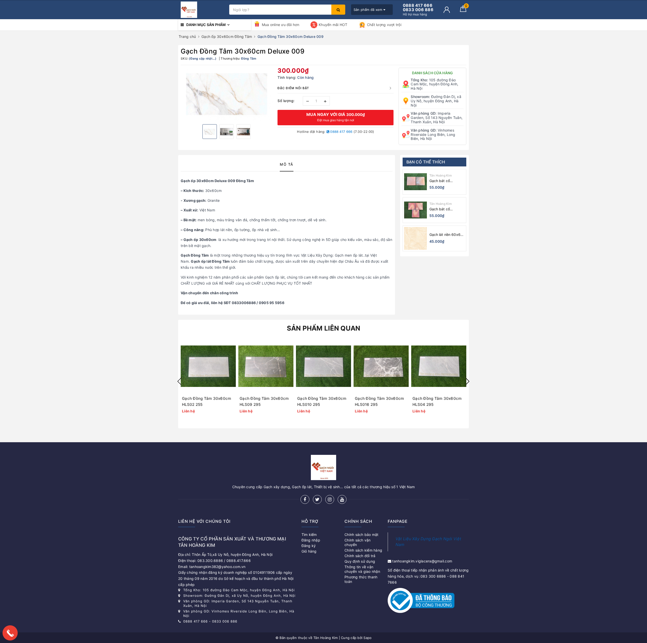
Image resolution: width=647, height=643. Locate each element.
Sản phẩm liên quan (323, 328)
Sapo (367, 638)
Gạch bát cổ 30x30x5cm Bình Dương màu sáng (444, 209)
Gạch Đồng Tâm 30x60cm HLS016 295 (379, 401)
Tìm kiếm (309, 534)
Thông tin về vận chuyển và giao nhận (362, 569)
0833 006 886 (224, 621)
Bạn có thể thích (425, 161)
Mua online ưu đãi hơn (280, 24)
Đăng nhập (311, 540)
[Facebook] (305, 499)
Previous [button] (179, 381)
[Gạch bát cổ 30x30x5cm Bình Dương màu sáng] (415, 210)
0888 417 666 (340, 132)
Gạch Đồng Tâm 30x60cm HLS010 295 (321, 401)
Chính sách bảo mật (361, 534)
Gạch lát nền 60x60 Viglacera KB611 (446, 234)
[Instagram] (329, 499)
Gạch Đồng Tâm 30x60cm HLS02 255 (206, 401)
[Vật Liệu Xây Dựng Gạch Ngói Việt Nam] (202, 10)
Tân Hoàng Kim (440, 175)
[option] (226, 94)
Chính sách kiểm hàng (363, 550)
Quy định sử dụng (359, 561)
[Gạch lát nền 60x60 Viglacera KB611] (415, 238)
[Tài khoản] (447, 10)
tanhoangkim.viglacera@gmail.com (422, 561)
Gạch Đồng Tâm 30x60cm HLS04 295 (436, 401)
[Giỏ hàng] (463, 10)
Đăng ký (309, 545)
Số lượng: (286, 100)
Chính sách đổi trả (360, 556)
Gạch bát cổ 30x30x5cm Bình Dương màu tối (443, 181)
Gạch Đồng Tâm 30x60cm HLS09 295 (264, 401)
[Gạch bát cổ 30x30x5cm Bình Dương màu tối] (415, 181)
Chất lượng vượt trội (384, 24)
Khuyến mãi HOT (333, 24)
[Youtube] (342, 499)
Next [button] (467, 381)
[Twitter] (317, 499)
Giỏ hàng (309, 551)
